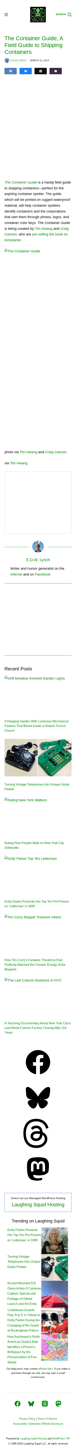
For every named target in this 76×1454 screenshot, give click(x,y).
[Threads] (40, 71)
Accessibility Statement (26, 1423)
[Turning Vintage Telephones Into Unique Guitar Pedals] (37, 757)
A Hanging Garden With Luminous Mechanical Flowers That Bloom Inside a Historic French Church (36, 726)
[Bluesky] (25, 71)
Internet (16, 574)
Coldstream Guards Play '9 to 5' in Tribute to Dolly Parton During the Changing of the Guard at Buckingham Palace (23, 1320)
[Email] (55, 71)
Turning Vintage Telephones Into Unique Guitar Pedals (23, 1262)
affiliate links (45, 1368)
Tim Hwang (43, 229)
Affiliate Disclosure (52, 1423)
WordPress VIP (61, 1438)
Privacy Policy (27, 1418)
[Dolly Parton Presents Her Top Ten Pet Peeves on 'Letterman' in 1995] (54, 1240)
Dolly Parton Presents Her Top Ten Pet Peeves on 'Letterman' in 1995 (24, 1235)
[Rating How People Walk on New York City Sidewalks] (37, 816)
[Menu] (6, 14)
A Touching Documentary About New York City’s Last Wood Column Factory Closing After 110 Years (37, 1028)
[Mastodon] (38, 1182)
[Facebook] (10, 71)
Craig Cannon (56, 452)
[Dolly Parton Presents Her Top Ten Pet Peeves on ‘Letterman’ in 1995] (37, 874)
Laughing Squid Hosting (38, 1204)
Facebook (42, 574)
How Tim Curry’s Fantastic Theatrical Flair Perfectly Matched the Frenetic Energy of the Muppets (34, 964)
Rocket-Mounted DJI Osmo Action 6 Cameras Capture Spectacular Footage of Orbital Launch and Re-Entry (24, 1293)
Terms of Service (47, 1418)
